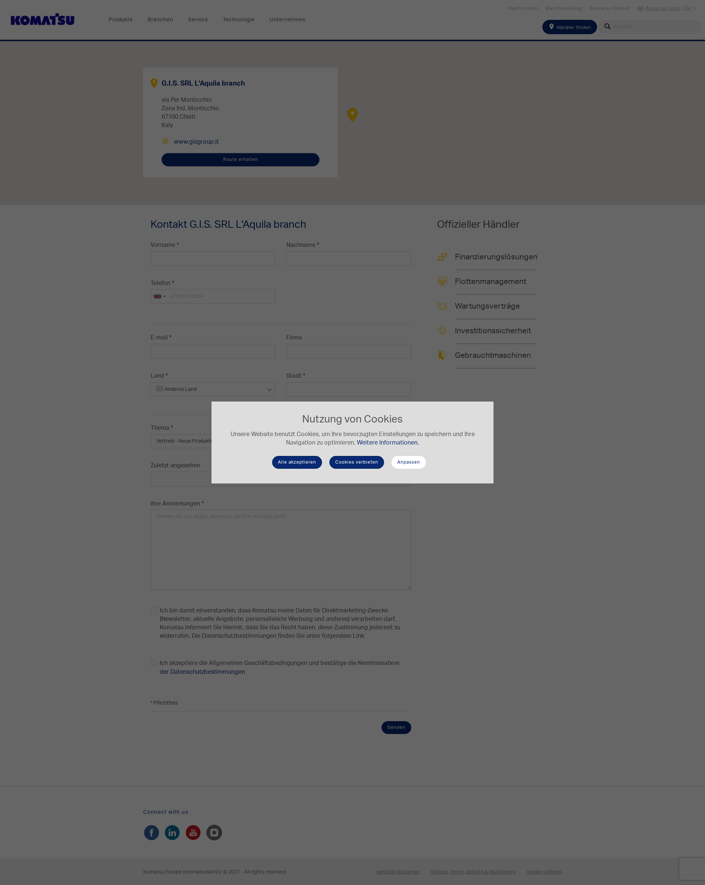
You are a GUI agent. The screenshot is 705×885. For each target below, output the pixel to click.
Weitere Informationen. (388, 443)
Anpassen (408, 462)
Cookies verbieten (356, 462)
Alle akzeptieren (297, 462)
